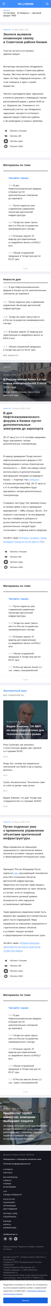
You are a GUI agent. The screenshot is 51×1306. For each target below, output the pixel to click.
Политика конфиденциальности (16, 1164)
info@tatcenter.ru (10, 1234)
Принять (25, 1300)
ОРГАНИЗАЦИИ (9, 1206)
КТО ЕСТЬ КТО (9, 1199)
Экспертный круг (15, 690)
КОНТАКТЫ (7, 1173)
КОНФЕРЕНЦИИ (9, 1228)
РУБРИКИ (7, 1184)
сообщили (34, 479)
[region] (25, 1293)
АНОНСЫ (7, 1224)
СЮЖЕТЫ (7, 1180)
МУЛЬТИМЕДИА (9, 1187)
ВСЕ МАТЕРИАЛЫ (10, 1177)
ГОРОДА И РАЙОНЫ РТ (12, 1195)
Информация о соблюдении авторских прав (22, 1159)
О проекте (8, 1169)
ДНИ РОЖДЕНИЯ (10, 1209)
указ (16, 873)
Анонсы (6, 10)
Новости (7, 29)
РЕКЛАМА (7, 1221)
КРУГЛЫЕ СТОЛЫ (10, 1213)
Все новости (10, 355)
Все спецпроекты (13, 695)
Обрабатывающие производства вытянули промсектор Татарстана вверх (21, 947)
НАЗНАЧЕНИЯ (9, 1202)
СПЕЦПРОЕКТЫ (9, 1217)
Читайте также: (18, 177)
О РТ (5, 1191)
